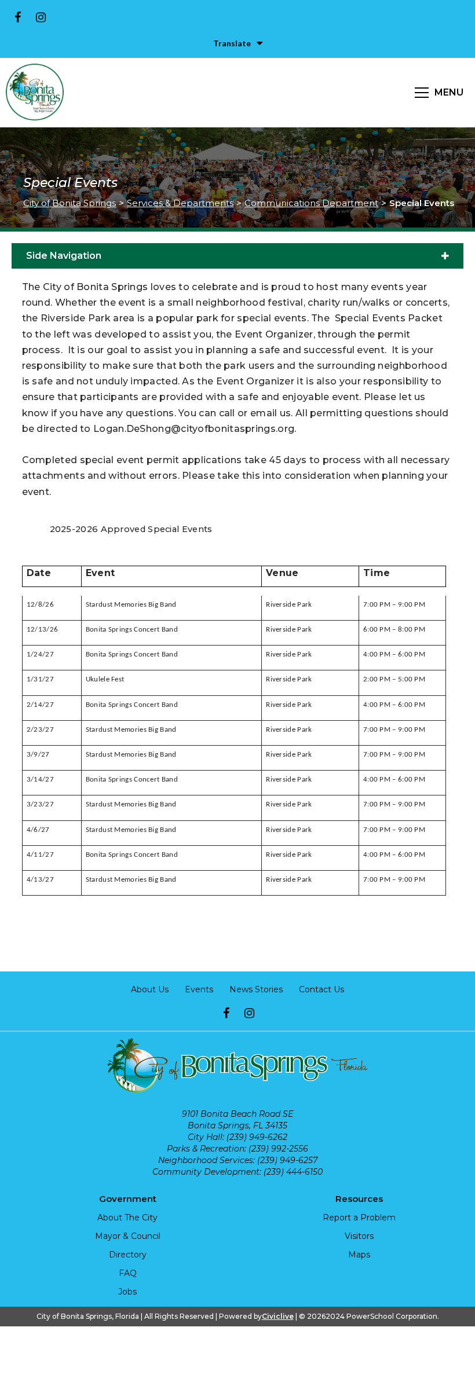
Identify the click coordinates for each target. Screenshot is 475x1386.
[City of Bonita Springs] (35, 93)
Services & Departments (180, 202)
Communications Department (311, 202)
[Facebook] (17, 17)
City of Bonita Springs (69, 202)
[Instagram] (40, 17)
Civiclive (278, 1316)
